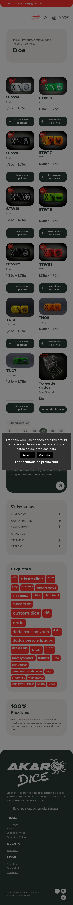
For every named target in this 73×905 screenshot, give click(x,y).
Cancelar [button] (45, 455)
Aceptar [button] (27, 455)
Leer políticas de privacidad (36, 462)
